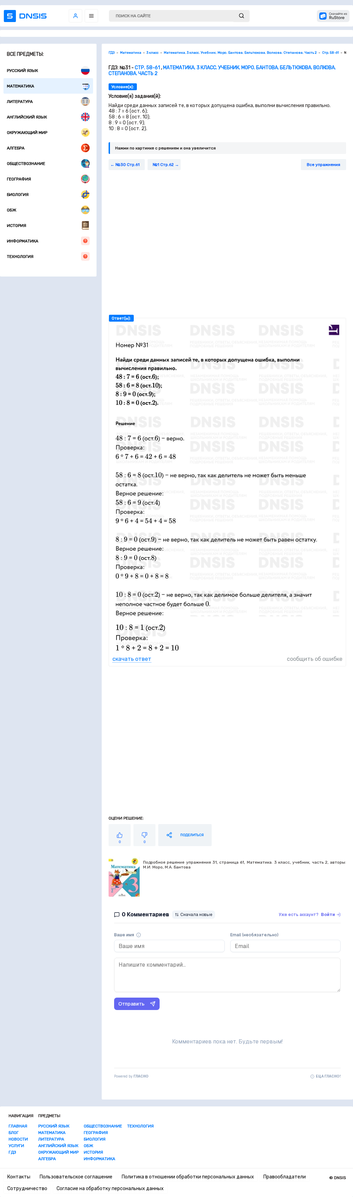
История (16, 225)
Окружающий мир (27, 132)
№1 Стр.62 (163, 164)
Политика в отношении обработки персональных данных (188, 1177)
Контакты (18, 1177)
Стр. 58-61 (147, 68)
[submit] (241, 16)
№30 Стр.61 (127, 164)
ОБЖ (11, 210)
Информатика (22, 241)
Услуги (16, 1145)
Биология (18, 194)
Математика (20, 86)
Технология (20, 256)
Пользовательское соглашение (76, 1177)
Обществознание (26, 163)
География (19, 179)
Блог (14, 1132)
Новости (18, 1139)
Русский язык (22, 70)
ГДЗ (12, 1152)
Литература (20, 101)
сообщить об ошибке (314, 659)
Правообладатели (284, 1177)
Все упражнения (323, 164)
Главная (18, 1126)
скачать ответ (131, 659)
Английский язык (27, 117)
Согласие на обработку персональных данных (110, 1188)
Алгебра (15, 148)
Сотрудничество (27, 1188)
